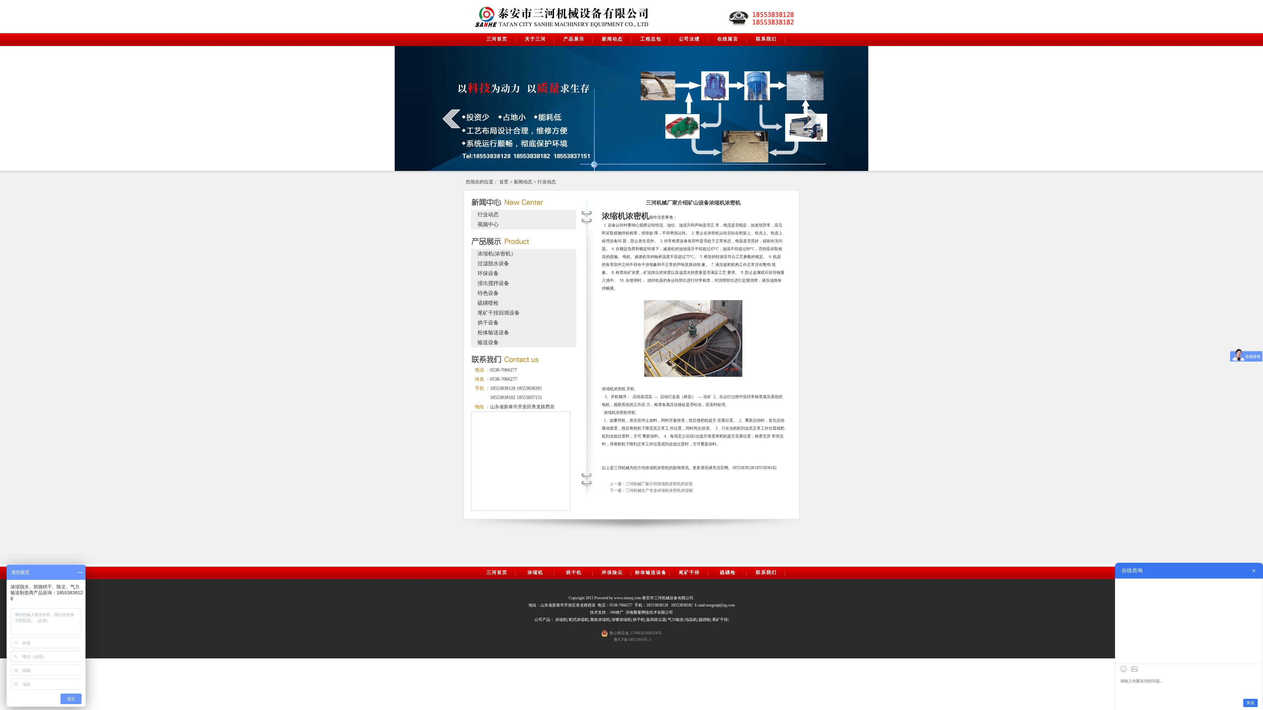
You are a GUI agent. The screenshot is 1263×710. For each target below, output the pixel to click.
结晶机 (691, 619)
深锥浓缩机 (621, 619)
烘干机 (574, 572)
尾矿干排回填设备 (499, 313)
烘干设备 (488, 322)
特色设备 (488, 293)
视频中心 (488, 224)
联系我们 (766, 38)
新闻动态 (612, 38)
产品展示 (573, 38)
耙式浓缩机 (578, 619)
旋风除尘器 (656, 619)
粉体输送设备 (493, 332)
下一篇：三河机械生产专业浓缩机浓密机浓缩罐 (651, 490)
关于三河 (535, 38)
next (811, 118)
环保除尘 (612, 572)
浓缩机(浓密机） (497, 253)
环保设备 (488, 273)
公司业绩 (689, 38)
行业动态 (546, 181)
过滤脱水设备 (493, 263)
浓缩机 (535, 572)
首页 (503, 181)
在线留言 (727, 38)
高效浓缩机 (600, 619)
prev (451, 118)
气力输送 (675, 619)
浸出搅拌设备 (493, 283)
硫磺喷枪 (488, 303)
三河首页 (497, 38)
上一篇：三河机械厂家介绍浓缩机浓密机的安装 (651, 484)
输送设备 (488, 342)
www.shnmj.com (627, 598)
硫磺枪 (728, 572)
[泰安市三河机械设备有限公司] (528, 16)
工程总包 (650, 38)
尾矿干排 (689, 572)
